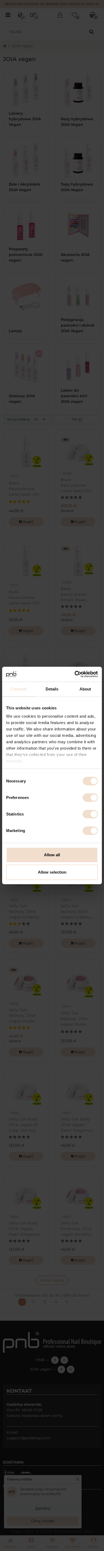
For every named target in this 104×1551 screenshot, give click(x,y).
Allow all (52, 855)
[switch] (90, 797)
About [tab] (85, 689)
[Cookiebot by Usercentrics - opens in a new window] (75, 674)
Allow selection (52, 872)
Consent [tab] (19, 689)
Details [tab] (52, 689)
